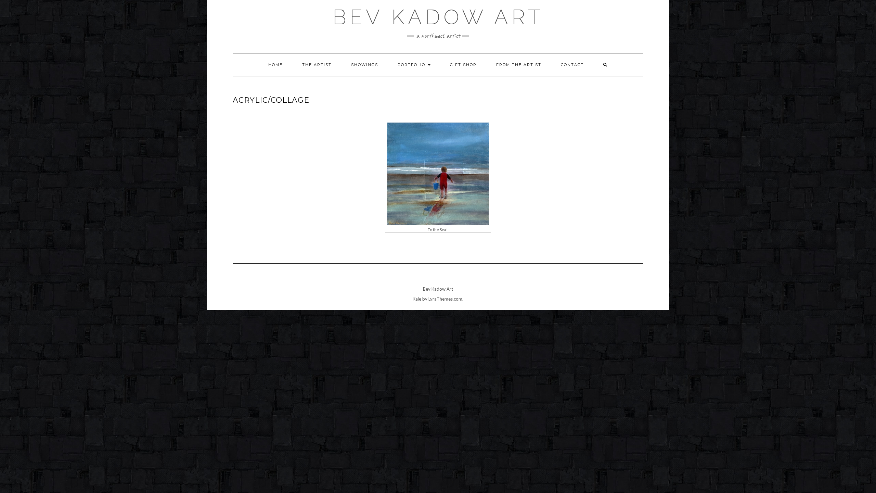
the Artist (317, 64)
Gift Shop (463, 64)
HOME (275, 64)
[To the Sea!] (438, 174)
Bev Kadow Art (438, 17)
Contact (572, 64)
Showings (364, 64)
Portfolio (412, 64)
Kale (417, 299)
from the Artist (518, 64)
